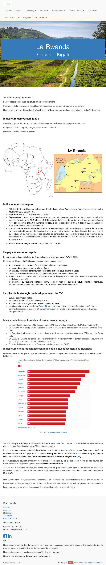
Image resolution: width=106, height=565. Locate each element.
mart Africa (45, 306)
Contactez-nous (10, 518)
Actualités (7, 515)
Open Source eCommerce (90, 562)
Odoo (70, 563)
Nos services (8, 512)
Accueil (6, 507)
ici (79, 456)
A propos (7, 510)
